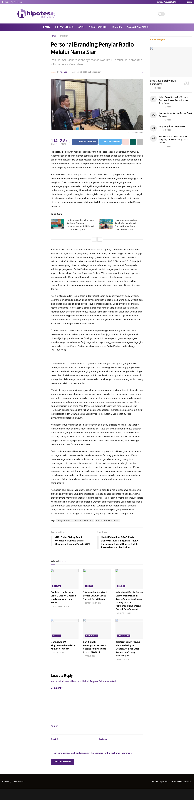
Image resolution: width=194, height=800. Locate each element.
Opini (81, 27)
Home (53, 36)
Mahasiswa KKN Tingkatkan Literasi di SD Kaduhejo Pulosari (63, 645)
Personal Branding (84, 520)
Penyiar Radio (64, 520)
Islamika (117, 27)
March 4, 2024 (123, 659)
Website (103, 739)
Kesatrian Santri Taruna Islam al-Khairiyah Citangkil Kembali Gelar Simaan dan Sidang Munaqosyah (127, 648)
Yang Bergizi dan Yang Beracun (172, 126)
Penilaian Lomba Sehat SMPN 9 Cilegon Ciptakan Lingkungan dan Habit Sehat (80, 223)
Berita (46, 27)
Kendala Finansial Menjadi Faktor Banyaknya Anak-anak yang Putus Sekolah (173, 139)
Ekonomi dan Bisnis (138, 27)
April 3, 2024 (89, 656)
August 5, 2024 (58, 653)
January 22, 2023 (79, 72)
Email (54, 739)
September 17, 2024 (125, 230)
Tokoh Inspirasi (98, 27)
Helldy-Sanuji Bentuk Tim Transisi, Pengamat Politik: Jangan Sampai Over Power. (173, 100)
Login (189, 2)
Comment (57, 687)
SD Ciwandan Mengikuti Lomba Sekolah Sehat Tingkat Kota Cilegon (126, 223)
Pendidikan (63, 36)
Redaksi (5, 2)
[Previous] (94, 239)
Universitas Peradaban (107, 520)
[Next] (99, 239)
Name (55, 725)
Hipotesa (164, 781)
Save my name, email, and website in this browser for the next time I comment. (93, 753)
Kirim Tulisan (16, 2)
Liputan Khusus (64, 27)
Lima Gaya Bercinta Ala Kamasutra (163, 82)
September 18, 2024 (76, 230)
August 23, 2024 (124, 613)
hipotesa (187, 781)
